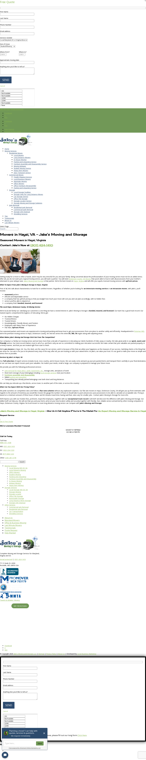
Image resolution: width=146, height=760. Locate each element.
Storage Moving (15, 492)
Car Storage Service (21, 196)
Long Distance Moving (17, 470)
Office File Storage (20, 199)
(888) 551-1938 (5, 443)
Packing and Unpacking (17, 477)
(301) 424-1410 (20, 559)
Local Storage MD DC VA (18, 490)
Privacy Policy (51, 654)
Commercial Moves (16, 175)
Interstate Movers (20, 181)
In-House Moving (20, 160)
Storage (12, 190)
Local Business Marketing (86, 654)
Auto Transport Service (22, 173)
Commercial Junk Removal (23, 210)
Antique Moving (15, 483)
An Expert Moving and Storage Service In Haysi (122, 411)
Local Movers (19, 155)
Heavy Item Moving (16, 485)
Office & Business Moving (15, 523)
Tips (6, 216)
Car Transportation (16, 511)
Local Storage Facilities (22, 192)
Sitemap (41, 654)
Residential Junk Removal (23, 207)
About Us (8, 220)
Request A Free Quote (13, 131)
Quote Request (11, 530)
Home (7, 149)
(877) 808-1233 (8, 454)
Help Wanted (9, 129)
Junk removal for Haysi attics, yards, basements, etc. (24, 371)
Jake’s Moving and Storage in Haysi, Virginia (22, 411)
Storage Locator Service (22, 201)
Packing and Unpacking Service (25, 162)
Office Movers (19, 183)
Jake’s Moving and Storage (33, 281)
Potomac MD (139, 331)
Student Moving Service (22, 168)
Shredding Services (20, 214)
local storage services (48, 373)
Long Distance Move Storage (20, 501)
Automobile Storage (16, 498)
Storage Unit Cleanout (22, 212)
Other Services (10, 505)
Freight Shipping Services (23, 177)
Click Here (82, 735)
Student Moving (15, 474)
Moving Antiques (20, 166)
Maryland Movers (12, 520)
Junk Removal (14, 205)
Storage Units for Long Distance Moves (28, 194)
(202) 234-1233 (8, 450)
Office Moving (14, 472)
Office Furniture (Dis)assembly (25, 186)
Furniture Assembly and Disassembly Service (30, 164)
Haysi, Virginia (79, 281)
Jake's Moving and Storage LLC (24, 654)
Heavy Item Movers (21, 170)
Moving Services (11, 151)
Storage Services (11, 487)
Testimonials (9, 218)
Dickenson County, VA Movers (80, 279)
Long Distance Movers (22, 157)
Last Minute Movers (12, 223)
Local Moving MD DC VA (18, 468)
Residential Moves (16, 153)
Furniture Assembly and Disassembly (22, 479)
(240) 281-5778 (10, 458)
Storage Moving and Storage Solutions (28, 203)
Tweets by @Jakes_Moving (10, 600)
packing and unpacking (18, 377)
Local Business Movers (22, 179)
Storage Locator (15, 494)
